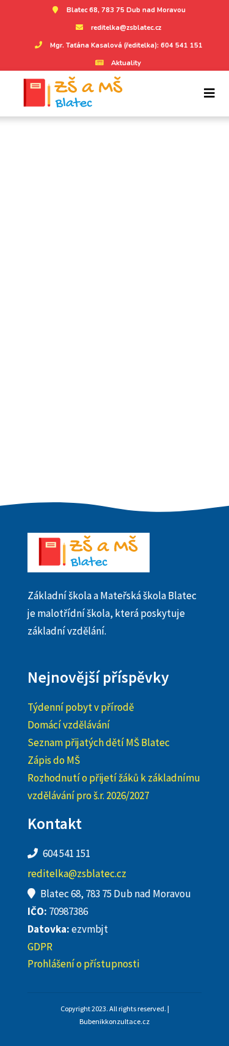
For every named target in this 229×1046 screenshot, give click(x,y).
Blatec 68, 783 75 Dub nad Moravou (126, 10)
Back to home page (114, 369)
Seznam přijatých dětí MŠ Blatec (98, 742)
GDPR (40, 946)
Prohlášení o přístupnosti (83, 963)
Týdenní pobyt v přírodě (80, 707)
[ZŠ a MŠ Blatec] (68, 93)
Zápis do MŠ (53, 760)
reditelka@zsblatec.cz (126, 27)
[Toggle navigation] (209, 93)
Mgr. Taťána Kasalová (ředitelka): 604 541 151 (126, 45)
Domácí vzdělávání (68, 724)
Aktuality (126, 63)
